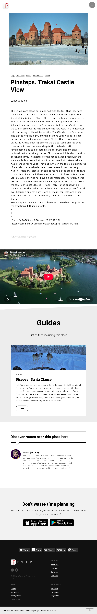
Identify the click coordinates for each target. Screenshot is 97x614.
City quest (55, 596)
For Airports (55, 592)
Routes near (38, 75)
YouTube (20, 75)
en (25, 100)
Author (28, 75)
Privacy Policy (15, 596)
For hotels (54, 589)
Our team (54, 572)
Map (13, 75)
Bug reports (15, 592)
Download (54, 568)
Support (13, 589)
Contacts (54, 576)
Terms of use (15, 599)
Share (47, 75)
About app (54, 565)
